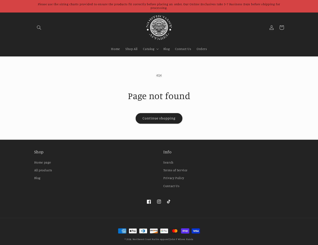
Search (168, 162)
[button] (39, 27)
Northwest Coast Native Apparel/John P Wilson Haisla (163, 239)
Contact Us (171, 186)
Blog (37, 178)
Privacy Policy (173, 178)
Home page (42, 162)
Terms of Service (175, 170)
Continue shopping (159, 118)
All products (43, 170)
